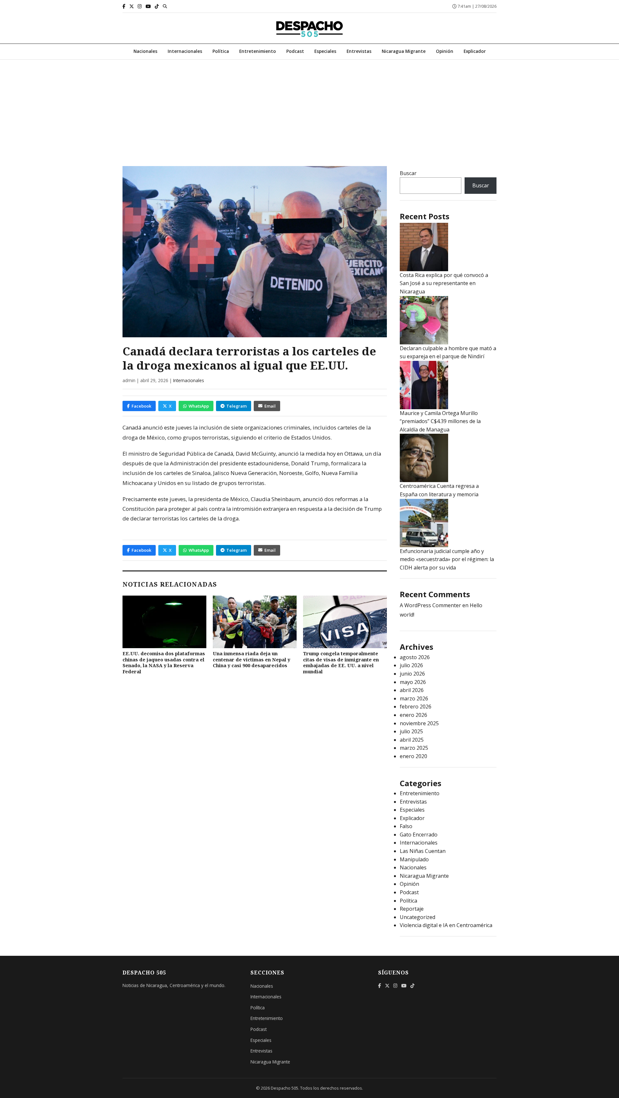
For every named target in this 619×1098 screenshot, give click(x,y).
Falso (406, 826)
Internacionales (185, 51)
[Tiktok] (157, 6)
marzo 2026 (414, 698)
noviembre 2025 (419, 723)
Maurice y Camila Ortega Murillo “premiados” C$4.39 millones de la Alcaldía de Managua (440, 421)
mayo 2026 (413, 682)
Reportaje (412, 908)
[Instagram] (140, 6)
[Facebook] (124, 6)
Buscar (408, 173)
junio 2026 (412, 673)
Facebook (141, 406)
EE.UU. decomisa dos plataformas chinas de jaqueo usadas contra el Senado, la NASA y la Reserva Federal (164, 662)
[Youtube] (148, 6)
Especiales (325, 51)
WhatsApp (199, 406)
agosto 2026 (415, 657)
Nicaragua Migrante (404, 51)
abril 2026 (412, 690)
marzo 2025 (414, 747)
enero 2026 (413, 714)
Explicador (475, 51)
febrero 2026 (415, 706)
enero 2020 (413, 756)
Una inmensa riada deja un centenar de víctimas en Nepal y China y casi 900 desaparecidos (251, 659)
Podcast (295, 51)
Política (220, 51)
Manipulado (414, 859)
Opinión (444, 51)
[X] (131, 6)
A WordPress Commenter (430, 605)
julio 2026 (411, 665)
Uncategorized (417, 917)
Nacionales (145, 51)
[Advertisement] (309, 108)
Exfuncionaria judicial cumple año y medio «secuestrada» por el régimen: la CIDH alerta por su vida (447, 559)
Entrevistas (359, 51)
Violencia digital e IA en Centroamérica (446, 925)
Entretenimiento (257, 51)
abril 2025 (412, 739)
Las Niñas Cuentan (423, 851)
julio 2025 (411, 731)
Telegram (236, 406)
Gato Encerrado (418, 834)
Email (270, 406)
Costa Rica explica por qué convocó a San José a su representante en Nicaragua (444, 283)
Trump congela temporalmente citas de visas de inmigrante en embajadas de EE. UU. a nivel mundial (341, 662)
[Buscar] (165, 6)
